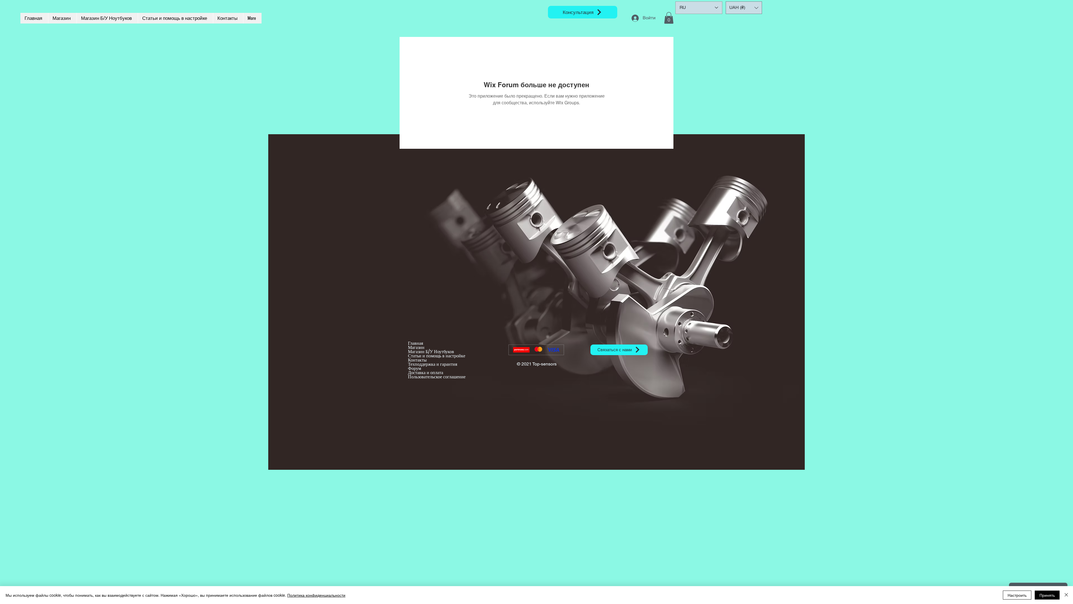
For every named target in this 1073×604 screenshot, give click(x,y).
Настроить (1017, 595)
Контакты (417, 360)
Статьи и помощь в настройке (436, 356)
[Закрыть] (1066, 595)
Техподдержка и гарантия (432, 364)
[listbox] (744, 7)
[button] (669, 18)
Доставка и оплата (425, 373)
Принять (1047, 595)
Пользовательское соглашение (437, 377)
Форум (414, 368)
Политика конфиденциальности (316, 595)
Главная (415, 343)
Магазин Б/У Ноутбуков (431, 352)
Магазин (416, 347)
